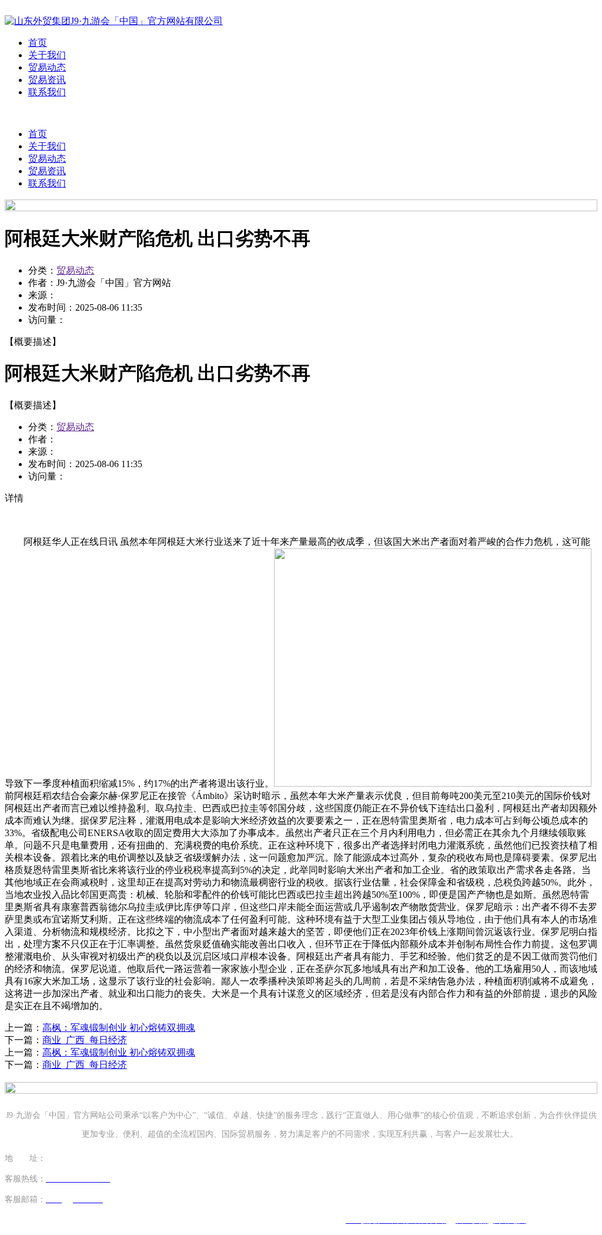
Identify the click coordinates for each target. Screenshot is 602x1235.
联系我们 (47, 92)
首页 (37, 43)
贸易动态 (47, 67)
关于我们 (47, 55)
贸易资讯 (47, 80)
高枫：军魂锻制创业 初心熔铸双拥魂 (118, 1028)
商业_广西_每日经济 (84, 1040)
